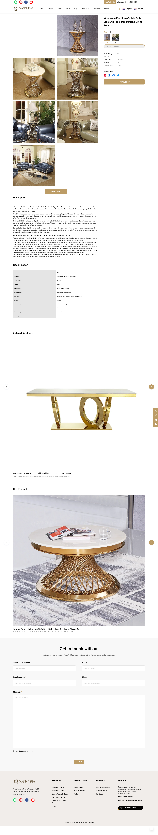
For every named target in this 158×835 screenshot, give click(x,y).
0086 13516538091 (131, 2)
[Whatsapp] (155, 415)
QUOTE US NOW (124, 82)
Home (41, 9)
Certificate (99, 794)
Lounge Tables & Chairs (60, 794)
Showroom (96, 9)
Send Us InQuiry (110, 2)
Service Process (79, 790)
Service (60, 9)
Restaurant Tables (58, 787)
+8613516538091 (128, 797)
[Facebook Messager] (155, 424)
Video (68, 9)
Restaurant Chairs (58, 790)
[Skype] (155, 420)
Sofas (54, 806)
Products (50, 9)
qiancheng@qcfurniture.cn (133, 800)
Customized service (130, 807)
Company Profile (101, 790)
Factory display (79, 787)
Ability (76, 794)
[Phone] (155, 410)
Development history (103, 787)
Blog (75, 9)
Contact (106, 9)
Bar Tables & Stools (58, 797)
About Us (84, 9)
